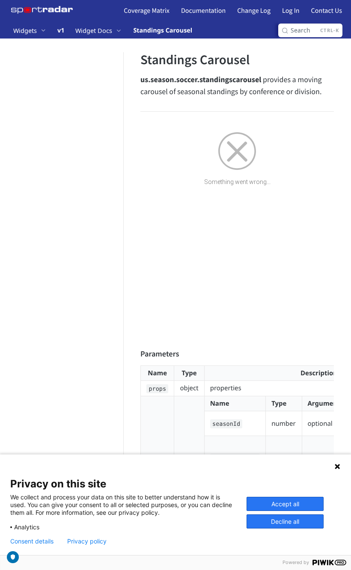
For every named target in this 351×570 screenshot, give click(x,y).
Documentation (203, 10)
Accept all (285, 504)
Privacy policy (87, 541)
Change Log (254, 10)
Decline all (285, 521)
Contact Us (326, 10)
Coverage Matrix (147, 10)
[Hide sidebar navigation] (121, 285)
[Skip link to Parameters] (134, 354)
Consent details (32, 541)
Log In (290, 10)
